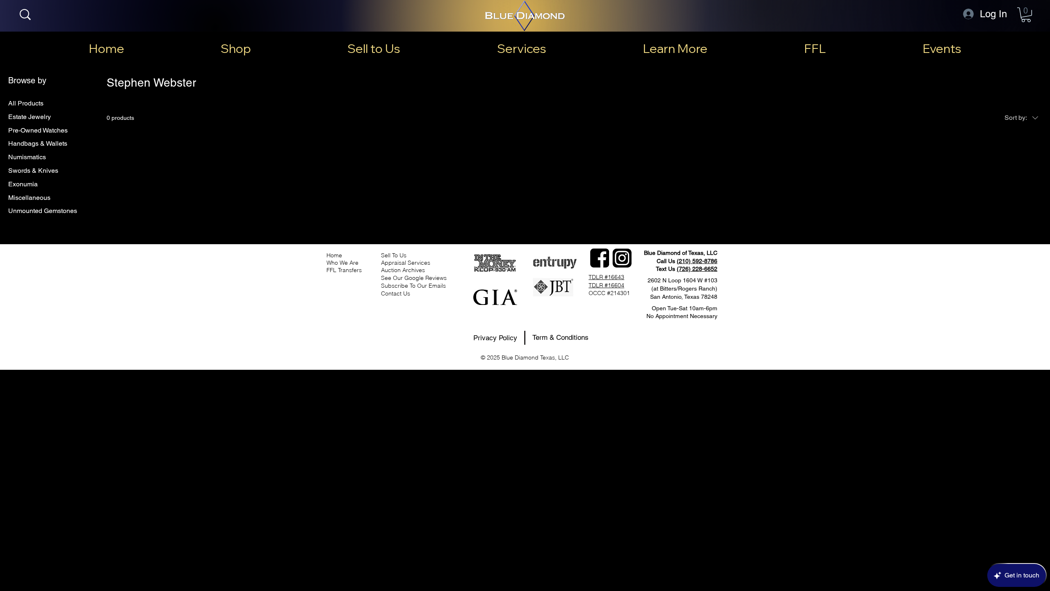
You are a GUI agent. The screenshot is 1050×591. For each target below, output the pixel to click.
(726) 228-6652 (697, 269)
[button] (1026, 14)
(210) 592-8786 (697, 261)
